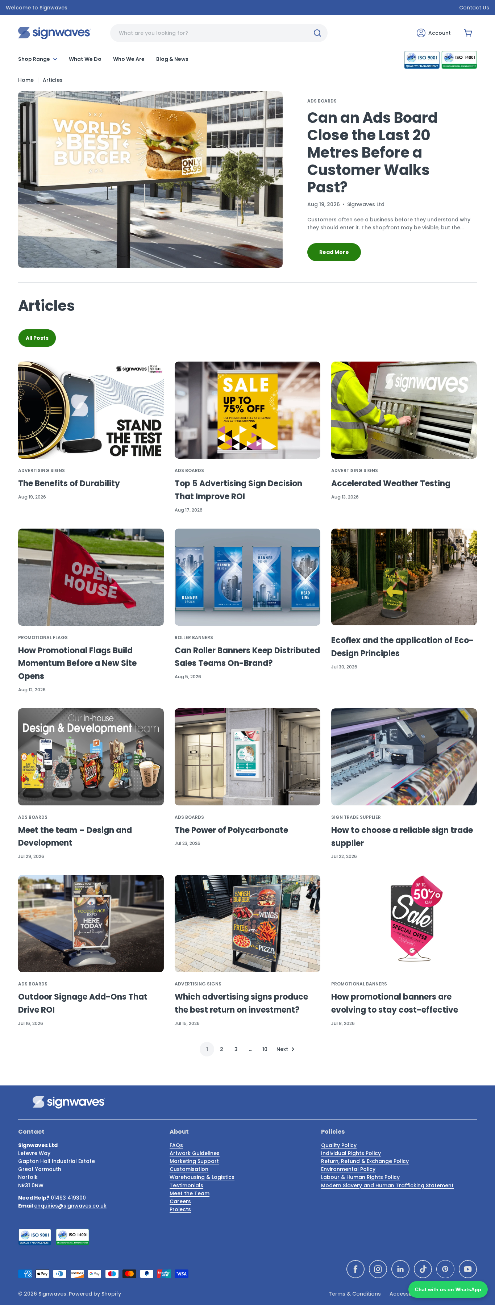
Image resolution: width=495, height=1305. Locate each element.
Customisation (189, 1169)
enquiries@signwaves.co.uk (70, 1205)
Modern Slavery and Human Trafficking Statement (387, 1185)
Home (26, 80)
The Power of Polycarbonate (231, 830)
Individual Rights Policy (351, 1153)
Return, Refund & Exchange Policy (365, 1161)
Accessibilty (405, 1293)
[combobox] (219, 33)
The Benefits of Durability (69, 483)
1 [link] (207, 1049)
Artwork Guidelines (195, 1153)
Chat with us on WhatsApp (448, 1289)
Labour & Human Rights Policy (360, 1177)
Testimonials (186, 1185)
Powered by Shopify (95, 1293)
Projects (180, 1209)
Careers (180, 1201)
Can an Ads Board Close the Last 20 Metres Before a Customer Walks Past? (372, 152)
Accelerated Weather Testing (390, 483)
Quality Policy (339, 1145)
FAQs (176, 1145)
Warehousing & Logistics (202, 1177)
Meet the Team (189, 1193)
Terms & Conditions (355, 1293)
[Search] (317, 33)
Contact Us (474, 7)
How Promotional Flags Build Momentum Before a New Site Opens (77, 663)
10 (264, 1049)
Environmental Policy (348, 1169)
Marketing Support (194, 1161)
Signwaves (52, 1293)
